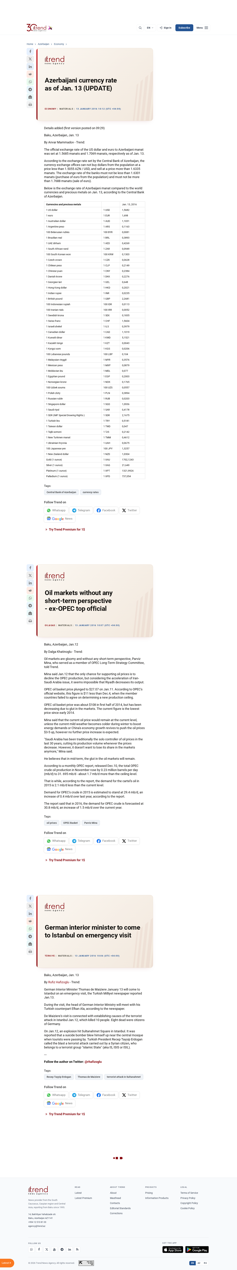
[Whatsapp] (31, 1249)
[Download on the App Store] (172, 1249)
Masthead (115, 1198)
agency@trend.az (36, 1226)
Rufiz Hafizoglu (58, 982)
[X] (47, 1249)
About (113, 1192)
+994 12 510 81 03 (37, 1222)
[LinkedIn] (69, 1249)
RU (205, 1263)
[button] (30, 51)
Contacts (115, 1203)
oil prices (52, 822)
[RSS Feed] (77, 1249)
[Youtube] (54, 1249)
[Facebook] (39, 1249)
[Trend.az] (39, 28)
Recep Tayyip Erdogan (59, 1076)
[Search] (140, 27)
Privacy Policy (187, 1198)
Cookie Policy (187, 1208)
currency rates (91, 492)
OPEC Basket (70, 822)
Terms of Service (189, 1192)
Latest (78, 1192)
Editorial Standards (120, 1208)
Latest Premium (83, 1198)
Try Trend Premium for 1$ (66, 529)
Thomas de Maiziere (89, 1076)
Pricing (149, 1192)
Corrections (116, 1213)
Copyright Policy (189, 1203)
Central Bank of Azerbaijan (61, 492)
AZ (199, 1263)
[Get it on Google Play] (197, 1249)
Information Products (156, 1198)
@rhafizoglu (93, 1062)
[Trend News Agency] (38, 1190)
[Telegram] (62, 1249)
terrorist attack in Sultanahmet (124, 1076)
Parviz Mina (90, 822)
